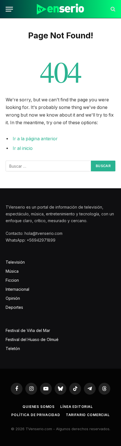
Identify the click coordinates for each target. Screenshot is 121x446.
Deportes (14, 307)
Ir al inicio (23, 148)
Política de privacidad (35, 415)
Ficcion (12, 280)
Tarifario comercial (88, 415)
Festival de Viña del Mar (28, 330)
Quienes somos (39, 407)
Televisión (15, 262)
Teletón (13, 348)
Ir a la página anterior (35, 138)
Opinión (13, 298)
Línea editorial (76, 407)
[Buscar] (112, 9)
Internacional (17, 289)
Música (12, 271)
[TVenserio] (60, 9)
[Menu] (9, 9)
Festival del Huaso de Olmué (32, 339)
